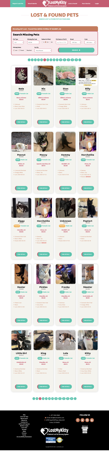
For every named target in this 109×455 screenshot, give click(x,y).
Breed (72, 39)
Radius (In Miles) (46, 39)
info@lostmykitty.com (57, 417)
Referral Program (24, 424)
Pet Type (15, 39)
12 (68, 60)
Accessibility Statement (24, 437)
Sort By (36, 47)
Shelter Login (24, 426)
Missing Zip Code (32, 39)
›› (79, 60)
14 (76, 60)
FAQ (24, 415)
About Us (24, 420)
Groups (24, 430)
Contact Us (24, 422)
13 (72, 60)
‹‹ (29, 60)
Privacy (24, 433)
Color (86, 39)
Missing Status (17, 47)
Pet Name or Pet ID (61, 39)
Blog (24, 431)
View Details (21, 122)
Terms (24, 435)
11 (64, 60)
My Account (24, 419)
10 (60, 60)
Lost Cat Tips (24, 417)
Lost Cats (24, 428)
